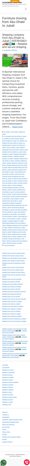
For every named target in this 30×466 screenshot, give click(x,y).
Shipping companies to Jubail (16, 227)
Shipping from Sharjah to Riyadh (11, 286)
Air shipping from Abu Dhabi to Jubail (15, 136)
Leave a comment (9, 245)
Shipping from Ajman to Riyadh (11, 289)
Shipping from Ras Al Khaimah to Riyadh (14, 291)
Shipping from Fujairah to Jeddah (12, 316)
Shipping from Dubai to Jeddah (11, 304)
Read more (17, 127)
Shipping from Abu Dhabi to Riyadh (12, 284)
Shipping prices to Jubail (19, 234)
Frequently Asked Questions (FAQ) (12, 419)
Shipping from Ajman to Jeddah (11, 313)
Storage (4, 439)
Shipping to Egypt (7, 375)
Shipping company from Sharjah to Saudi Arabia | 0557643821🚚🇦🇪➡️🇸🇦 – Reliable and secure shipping (14, 349)
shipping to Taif (6, 404)
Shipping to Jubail (7, 380)
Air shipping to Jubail (8, 138)
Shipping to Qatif (7, 392)
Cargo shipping (10, 147)
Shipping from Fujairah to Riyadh (11, 294)
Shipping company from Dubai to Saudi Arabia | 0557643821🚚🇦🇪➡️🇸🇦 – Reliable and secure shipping (14, 336)
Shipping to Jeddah (8, 377)
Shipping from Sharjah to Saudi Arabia (13, 260)
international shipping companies (11, 203)
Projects (4, 434)
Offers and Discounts (8, 424)
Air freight (7, 132)
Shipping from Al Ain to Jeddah (11, 311)
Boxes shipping (19, 138)
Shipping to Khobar (7, 384)
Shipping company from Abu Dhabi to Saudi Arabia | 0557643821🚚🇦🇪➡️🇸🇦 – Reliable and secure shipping (15, 343)
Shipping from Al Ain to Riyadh (11, 296)
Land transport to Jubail (13, 218)
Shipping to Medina (7, 389)
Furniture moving (19, 174)
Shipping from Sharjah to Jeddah (11, 309)
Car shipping (20, 140)
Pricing (4, 429)
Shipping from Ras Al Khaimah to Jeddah (14, 318)
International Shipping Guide (10, 422)
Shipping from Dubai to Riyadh (11, 281)
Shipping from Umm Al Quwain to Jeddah (14, 321)
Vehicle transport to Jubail (14, 243)
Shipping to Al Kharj (8, 370)
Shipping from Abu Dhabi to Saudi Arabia (14, 258)
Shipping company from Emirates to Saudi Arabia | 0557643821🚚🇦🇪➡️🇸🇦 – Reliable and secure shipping (14, 330)
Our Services (6, 427)
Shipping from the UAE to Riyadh (11, 279)
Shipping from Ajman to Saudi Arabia (13, 267)
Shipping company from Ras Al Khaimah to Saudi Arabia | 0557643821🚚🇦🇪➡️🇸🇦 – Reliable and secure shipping (14, 355)
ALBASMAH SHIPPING (12, 2)
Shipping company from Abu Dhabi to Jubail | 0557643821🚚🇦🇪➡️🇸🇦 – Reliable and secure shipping (14, 40)
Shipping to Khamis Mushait (10, 382)
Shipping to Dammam (8, 372)
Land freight (14, 132)
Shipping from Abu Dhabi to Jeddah (12, 306)
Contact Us (5, 414)
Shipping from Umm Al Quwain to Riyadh (14, 299)
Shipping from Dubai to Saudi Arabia (13, 255)
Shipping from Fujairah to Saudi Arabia (13, 272)
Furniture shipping (17, 185)
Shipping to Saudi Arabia (9, 397)
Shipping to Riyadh (7, 394)
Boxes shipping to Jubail (9, 140)
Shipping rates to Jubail (9, 236)
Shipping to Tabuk (7, 402)
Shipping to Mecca (7, 387)
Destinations (5, 417)
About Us (5, 412)
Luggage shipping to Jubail (16, 221)
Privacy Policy (6, 432)
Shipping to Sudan (7, 399)
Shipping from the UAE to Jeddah (12, 301)
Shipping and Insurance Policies (11, 437)
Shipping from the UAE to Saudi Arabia (13, 253)
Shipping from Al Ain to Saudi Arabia (13, 270)
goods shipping (14, 198)
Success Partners (7, 442)
